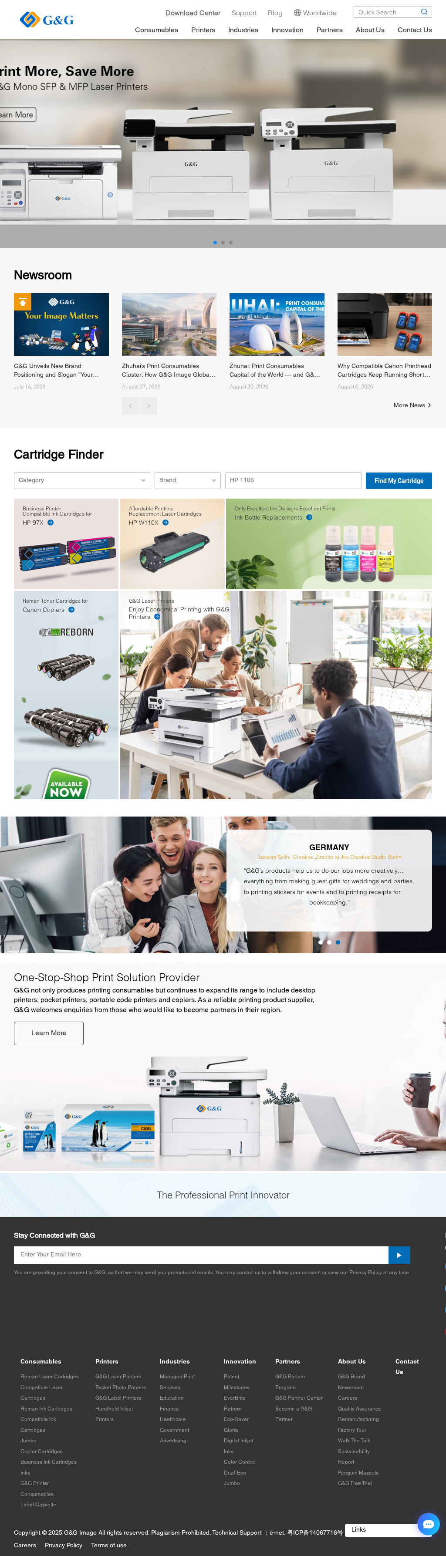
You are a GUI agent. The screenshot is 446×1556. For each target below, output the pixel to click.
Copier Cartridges (41, 1451)
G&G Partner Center (299, 1398)
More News (410, 405)
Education (172, 1398)
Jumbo (28, 1440)
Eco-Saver (236, 1419)
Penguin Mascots (358, 1473)
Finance (169, 1409)
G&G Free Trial (355, 1483)
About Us (352, 1362)
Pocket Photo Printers (120, 1387)
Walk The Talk (354, 1440)
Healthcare (173, 1419)
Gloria (231, 1430)
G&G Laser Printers (118, 1376)
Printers (106, 1362)
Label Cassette (38, 1504)
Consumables (40, 1362)
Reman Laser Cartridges (49, 1376)
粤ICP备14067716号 (315, 1533)
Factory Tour (352, 1430)
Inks (25, 1473)
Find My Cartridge (399, 480)
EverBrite (235, 1398)
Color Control (240, 1462)
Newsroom (351, 1387)
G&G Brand (351, 1376)
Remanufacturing (358, 1419)
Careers (347, 1398)
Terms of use (109, 1546)
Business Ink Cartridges (48, 1462)
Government (174, 1430)
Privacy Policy (63, 1546)
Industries (175, 1362)
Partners (287, 1362)
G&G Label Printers (118, 1398)
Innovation (240, 1362)
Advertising (173, 1440)
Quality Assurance (359, 1409)
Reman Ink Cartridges (46, 1409)
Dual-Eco (235, 1473)
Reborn (233, 1409)
